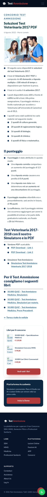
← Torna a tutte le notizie (16, 318)
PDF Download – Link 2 (22, 252)
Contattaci (8, 471)
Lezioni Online (33, 443)
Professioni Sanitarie (12, 455)
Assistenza (8, 475)
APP (29, 451)
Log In (6, 482)
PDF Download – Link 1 (22, 248)
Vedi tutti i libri (23, 371)
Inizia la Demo (23, 401)
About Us (7, 479)
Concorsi (31, 455)
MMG (6, 447)
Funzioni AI (32, 447)
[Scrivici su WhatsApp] (42, 492)
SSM (5, 443)
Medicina (7, 451)
